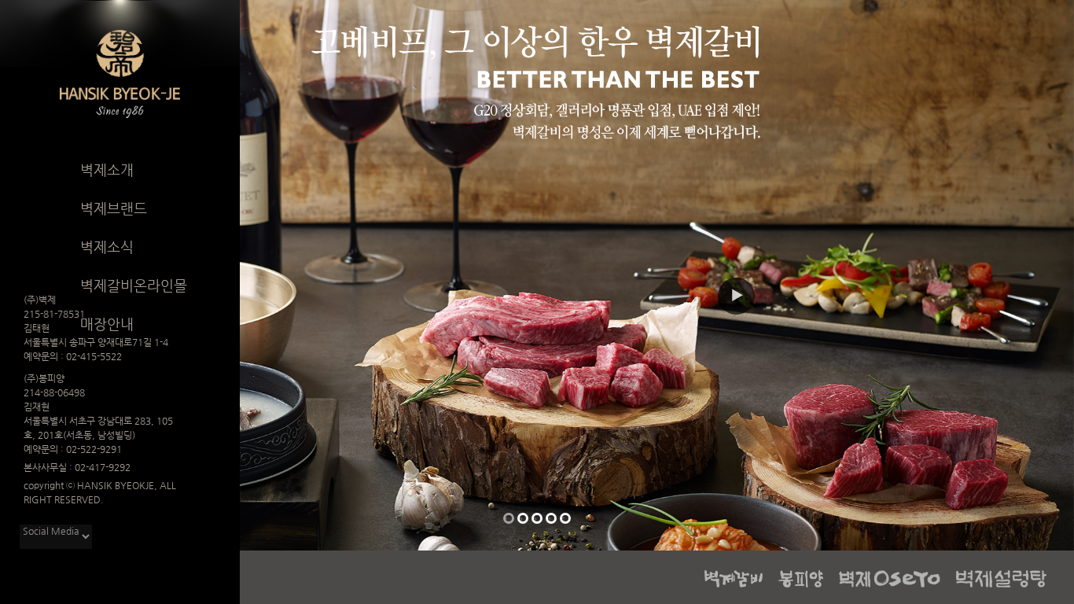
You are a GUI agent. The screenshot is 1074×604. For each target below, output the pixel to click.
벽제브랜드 (113, 208)
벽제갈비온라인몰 (133, 285)
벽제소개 (107, 169)
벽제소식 (107, 246)
